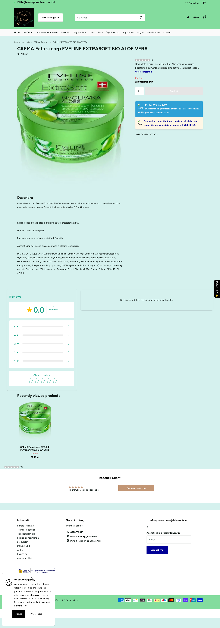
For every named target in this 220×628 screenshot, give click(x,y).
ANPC (20, 550)
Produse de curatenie (47, 32)
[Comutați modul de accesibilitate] (204, 3)
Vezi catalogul (49, 17)
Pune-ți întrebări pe (85, 540)
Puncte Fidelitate (25, 525)
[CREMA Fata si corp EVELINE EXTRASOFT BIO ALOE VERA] (34, 421)
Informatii (23, 520)
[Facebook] (147, 527)
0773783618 (76, 532)
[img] (142, 60)
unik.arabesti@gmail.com (83, 536)
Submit (141, 17)
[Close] (41, 578)
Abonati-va (157, 550)
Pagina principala (22, 42)
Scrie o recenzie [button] (136, 488)
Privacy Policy (20, 605)
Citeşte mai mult (143, 71)
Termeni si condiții (26, 529)
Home (17, 32)
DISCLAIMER (23, 546)
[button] (142, 88)
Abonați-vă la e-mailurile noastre (163, 533)
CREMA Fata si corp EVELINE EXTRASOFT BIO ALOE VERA (35, 448)
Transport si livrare (26, 533)
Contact (167, 32)
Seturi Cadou (153, 32)
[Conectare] (196, 17)
